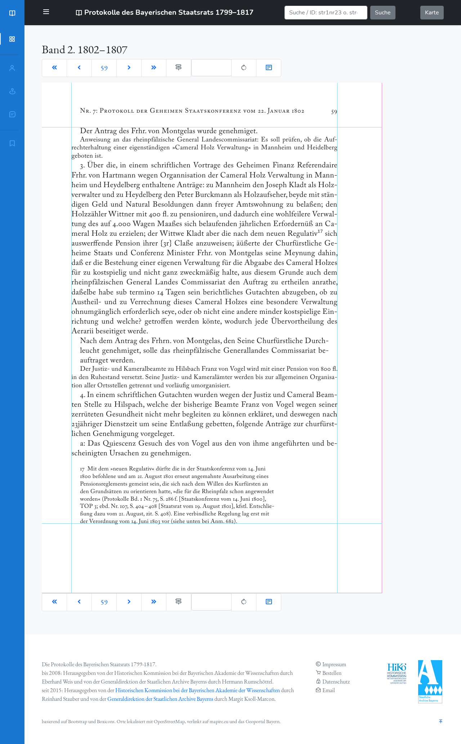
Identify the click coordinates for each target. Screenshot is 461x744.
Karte (432, 13)
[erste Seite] (54, 68)
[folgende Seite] (129, 68)
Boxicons (106, 721)
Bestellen (331, 673)
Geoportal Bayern (262, 721)
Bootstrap (77, 721)
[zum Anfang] (441, 722)
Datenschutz (336, 681)
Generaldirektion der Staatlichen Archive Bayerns (160, 699)
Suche (383, 13)
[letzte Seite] (153, 68)
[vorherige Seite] (79, 68)
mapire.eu (219, 721)
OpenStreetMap (169, 721)
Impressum (334, 664)
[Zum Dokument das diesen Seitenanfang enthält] (268, 68)
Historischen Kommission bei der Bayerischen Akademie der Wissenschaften (197, 690)
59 (104, 68)
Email (328, 690)
